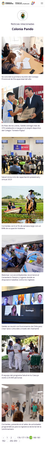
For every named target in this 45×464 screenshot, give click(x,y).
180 (34, 437)
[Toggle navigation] (41, 3)
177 (23, 437)
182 (3, 440)
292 (11, 440)
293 (15, 440)
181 (38, 437)
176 (19, 437)
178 (27, 437)
